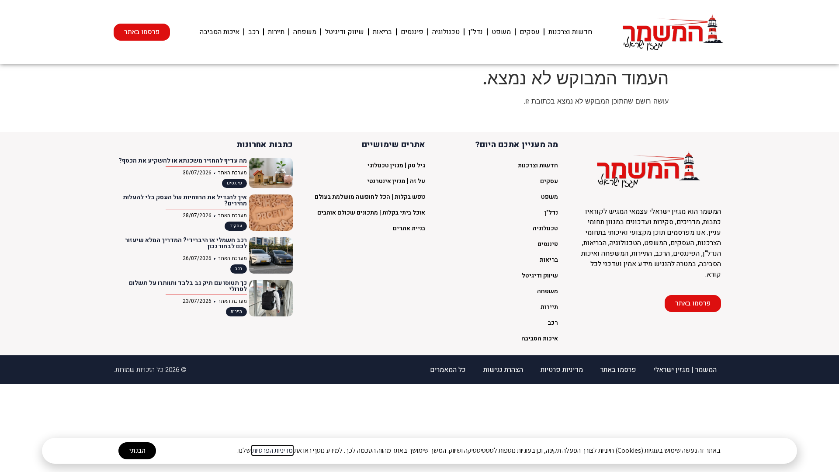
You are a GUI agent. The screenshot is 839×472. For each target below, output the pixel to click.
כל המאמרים (448, 369)
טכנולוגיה (446, 32)
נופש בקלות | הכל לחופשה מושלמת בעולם (370, 196)
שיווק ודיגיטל (344, 32)
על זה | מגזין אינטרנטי (396, 181)
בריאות (382, 32)
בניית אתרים (409, 228)
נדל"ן (475, 32)
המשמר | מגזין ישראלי (685, 369)
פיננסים (412, 32)
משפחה (304, 32)
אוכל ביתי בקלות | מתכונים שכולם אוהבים (371, 212)
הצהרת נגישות (503, 369)
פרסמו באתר (618, 369)
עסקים (530, 32)
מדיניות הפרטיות (272, 450)
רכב (253, 32)
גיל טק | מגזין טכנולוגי (396, 165)
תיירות (276, 32)
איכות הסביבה (219, 32)
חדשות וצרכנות (570, 32)
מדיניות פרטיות (562, 369)
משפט (501, 32)
